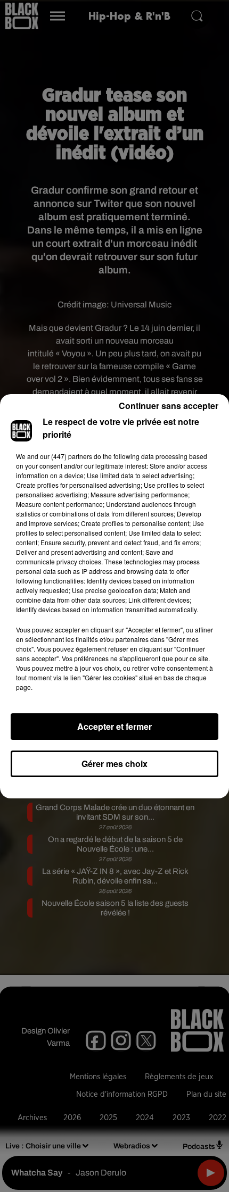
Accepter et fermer (114, 726)
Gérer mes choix (114, 763)
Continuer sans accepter (168, 405)
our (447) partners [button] (66, 456)
